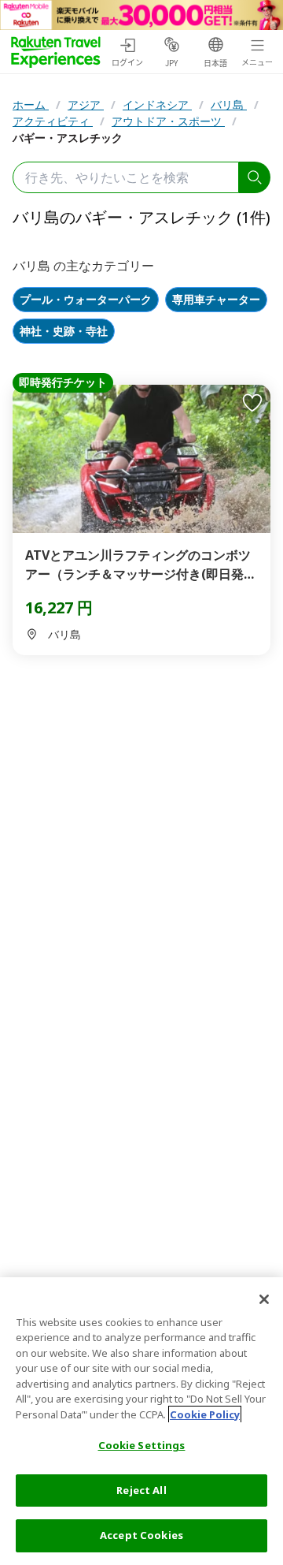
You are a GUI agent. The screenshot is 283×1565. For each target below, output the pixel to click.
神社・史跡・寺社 (64, 331)
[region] (141, 1421)
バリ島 (229, 104)
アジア (86, 104)
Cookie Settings (142, 1445)
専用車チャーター (216, 300)
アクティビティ (53, 121)
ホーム (31, 104)
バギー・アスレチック (68, 137)
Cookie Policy (205, 1414)
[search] (254, 177)
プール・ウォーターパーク (86, 300)
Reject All (141, 1490)
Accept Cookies (141, 1535)
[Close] (264, 1299)
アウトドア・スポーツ (168, 121)
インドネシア (157, 104)
